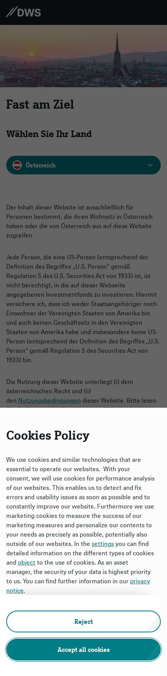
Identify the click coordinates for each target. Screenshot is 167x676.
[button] (83, 621)
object (26, 562)
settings (103, 543)
